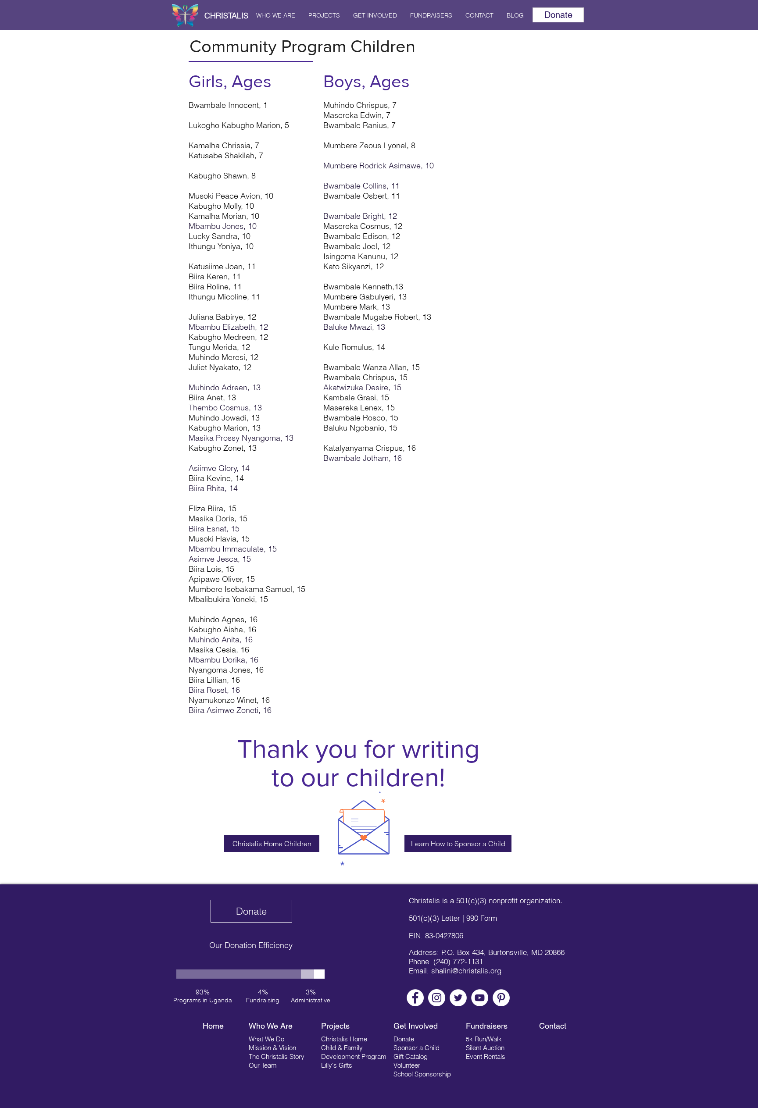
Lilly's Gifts (336, 1065)
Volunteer (406, 1065)
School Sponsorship (422, 1074)
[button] (276, 15)
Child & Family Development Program (353, 1052)
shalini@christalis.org (466, 970)
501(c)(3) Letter (434, 918)
